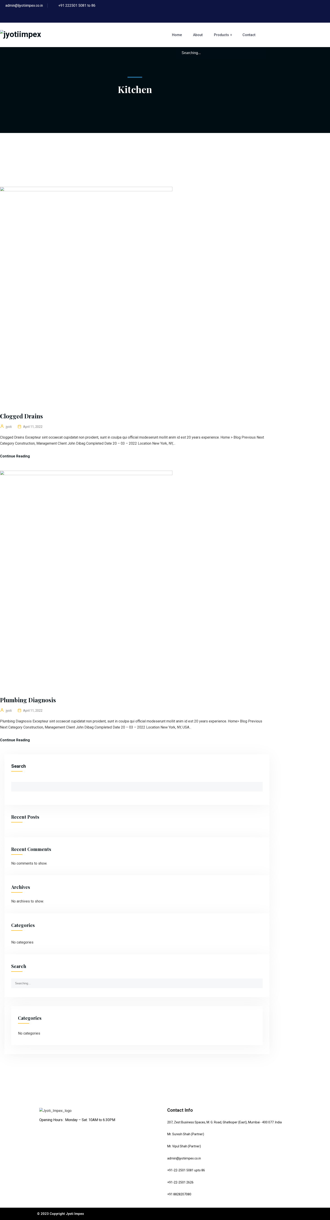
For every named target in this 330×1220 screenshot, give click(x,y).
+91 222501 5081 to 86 (76, 5)
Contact (248, 35)
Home (177, 35)
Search (18, 766)
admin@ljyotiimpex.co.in (24, 5)
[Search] (260, 52)
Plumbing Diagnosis (28, 700)
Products (221, 35)
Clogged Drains (21, 416)
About (198, 35)
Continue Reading (15, 456)
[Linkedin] (45, 1131)
